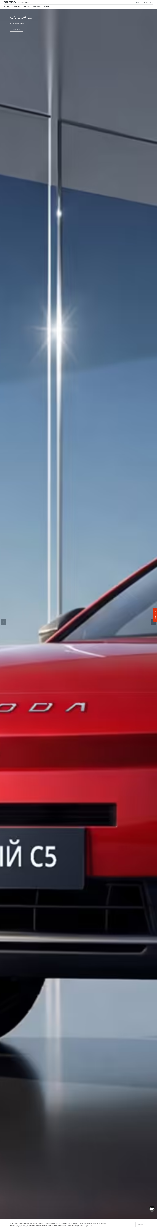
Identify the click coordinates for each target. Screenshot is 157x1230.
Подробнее (148, 614)
